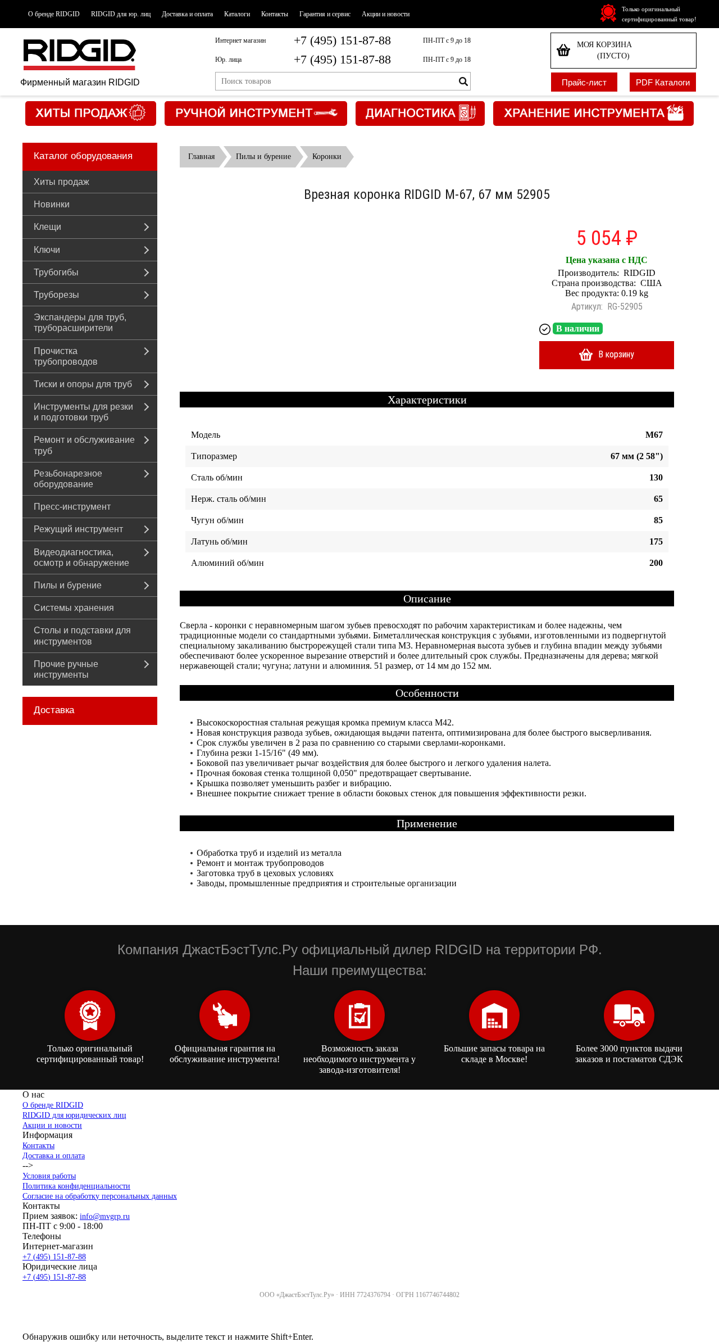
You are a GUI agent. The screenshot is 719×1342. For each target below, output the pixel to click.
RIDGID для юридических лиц (74, 1115)
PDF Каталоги (663, 82)
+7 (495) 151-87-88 (342, 40)
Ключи (47, 250)
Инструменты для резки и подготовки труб (83, 412)
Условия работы (49, 1176)
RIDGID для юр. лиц (121, 14)
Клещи (47, 227)
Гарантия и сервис (325, 14)
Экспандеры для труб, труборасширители (80, 322)
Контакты (274, 14)
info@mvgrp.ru (105, 1216)
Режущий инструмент (78, 529)
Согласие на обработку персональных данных (99, 1196)
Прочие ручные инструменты (66, 669)
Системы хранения (74, 608)
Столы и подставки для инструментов (82, 635)
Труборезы (56, 295)
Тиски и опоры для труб (83, 384)
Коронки (327, 156)
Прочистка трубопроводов (66, 356)
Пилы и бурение (68, 585)
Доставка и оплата (187, 14)
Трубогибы (56, 272)
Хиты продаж (61, 182)
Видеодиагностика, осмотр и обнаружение (81, 557)
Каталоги (237, 14)
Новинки (52, 204)
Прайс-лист (584, 82)
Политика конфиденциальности (76, 1186)
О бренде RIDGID (54, 14)
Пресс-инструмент (72, 506)
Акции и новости (385, 14)
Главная (201, 156)
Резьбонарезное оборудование (68, 479)
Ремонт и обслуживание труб (84, 445)
